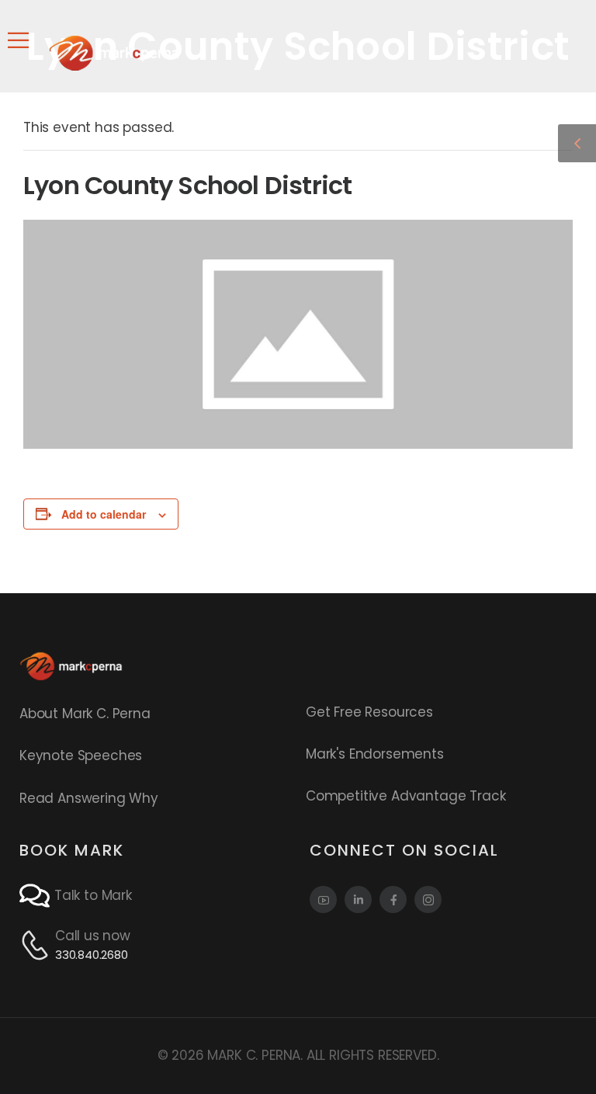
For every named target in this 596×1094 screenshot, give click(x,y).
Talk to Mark (93, 895)
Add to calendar (103, 514)
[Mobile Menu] (18, 40)
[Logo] (114, 52)
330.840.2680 (91, 954)
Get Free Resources (369, 712)
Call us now (92, 935)
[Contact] (36, 895)
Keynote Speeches (80, 755)
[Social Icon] (323, 899)
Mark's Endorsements (375, 754)
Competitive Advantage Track (405, 796)
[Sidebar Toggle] (577, 143)
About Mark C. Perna (85, 713)
